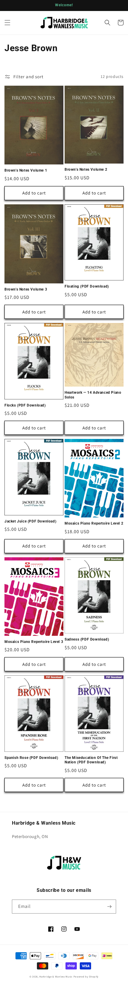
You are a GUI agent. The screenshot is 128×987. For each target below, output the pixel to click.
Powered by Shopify (86, 976)
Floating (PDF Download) (87, 286)
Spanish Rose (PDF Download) (31, 758)
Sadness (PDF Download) (87, 639)
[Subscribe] (109, 907)
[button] (7, 22)
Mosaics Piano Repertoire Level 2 (94, 523)
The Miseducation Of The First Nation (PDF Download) (91, 760)
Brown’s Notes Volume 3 (25, 289)
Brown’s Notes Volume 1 (25, 170)
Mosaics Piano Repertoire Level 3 (33, 642)
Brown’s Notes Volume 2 (86, 169)
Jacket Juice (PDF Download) (30, 521)
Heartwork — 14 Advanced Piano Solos (93, 394)
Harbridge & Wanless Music (56, 976)
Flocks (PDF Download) (25, 405)
